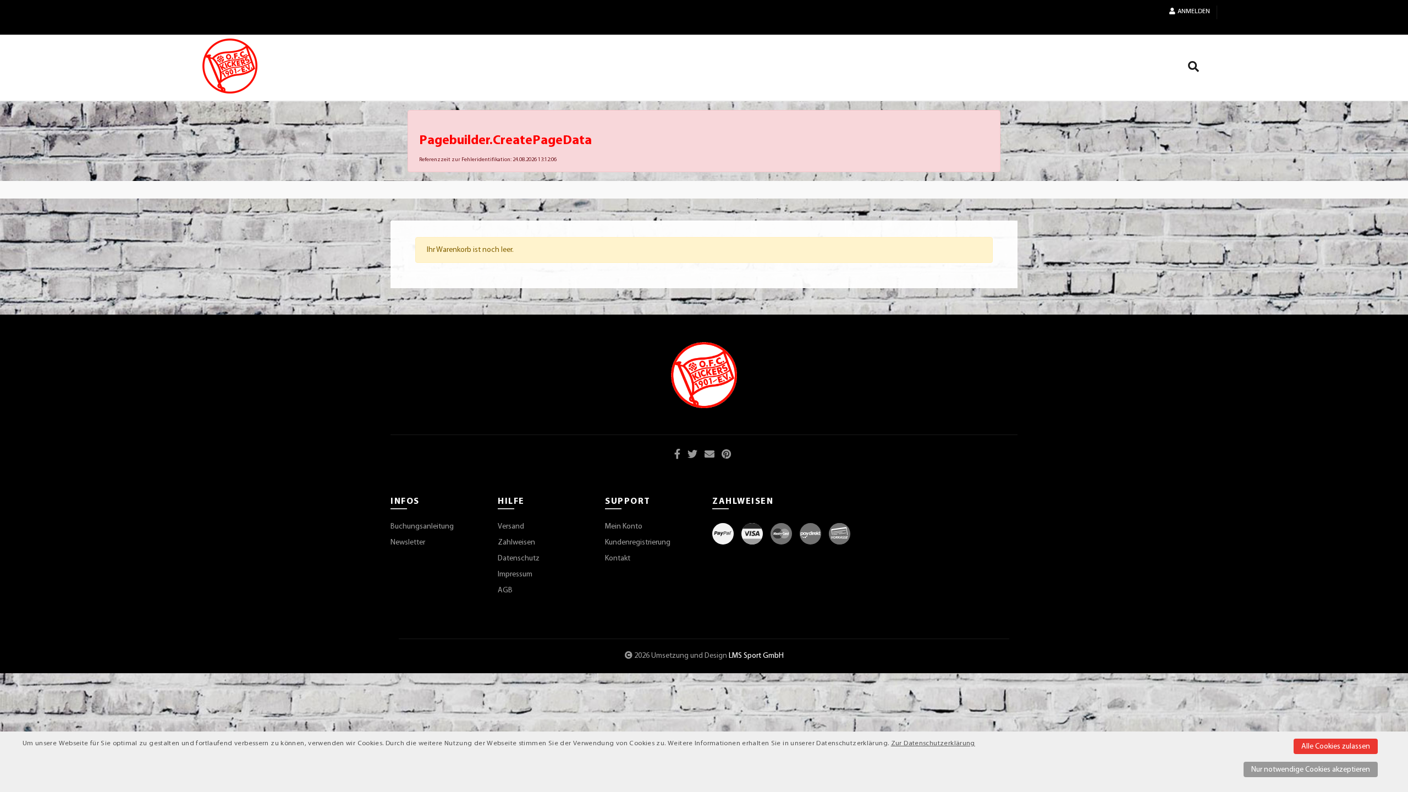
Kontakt (617, 558)
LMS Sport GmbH (756, 656)
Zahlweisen (516, 542)
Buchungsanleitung (422, 526)
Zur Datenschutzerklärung (933, 743)
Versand (511, 526)
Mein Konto (623, 526)
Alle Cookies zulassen (1335, 747)
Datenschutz (519, 558)
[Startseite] (229, 66)
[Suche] (1193, 69)
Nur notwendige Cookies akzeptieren (1310, 770)
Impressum (515, 574)
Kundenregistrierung (637, 542)
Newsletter (408, 542)
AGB (505, 590)
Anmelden (1194, 11)
